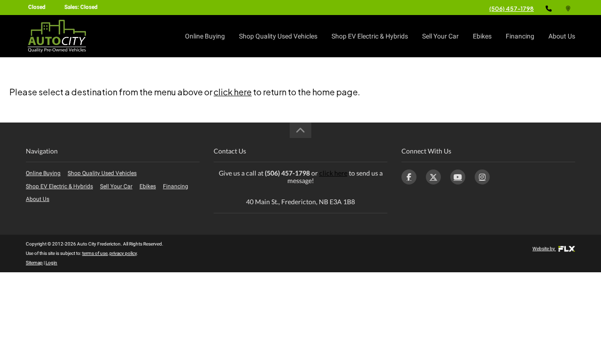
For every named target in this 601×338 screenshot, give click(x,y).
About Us (561, 36)
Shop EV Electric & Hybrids (369, 36)
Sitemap (34, 262)
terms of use (95, 253)
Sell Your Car (440, 36)
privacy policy (123, 253)
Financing (520, 36)
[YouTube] (457, 176)
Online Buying (205, 36)
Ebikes (482, 36)
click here (233, 91)
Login (51, 262)
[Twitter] (433, 176)
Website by (544, 248)
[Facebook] (408, 176)
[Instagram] (482, 176)
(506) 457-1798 (511, 8)
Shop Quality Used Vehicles (278, 36)
